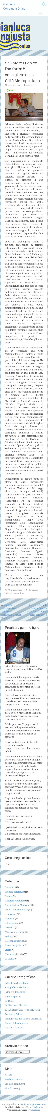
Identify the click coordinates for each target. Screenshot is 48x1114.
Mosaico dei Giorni (15, 932)
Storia (8, 949)
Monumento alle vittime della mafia (23, 1018)
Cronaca (9, 887)
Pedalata (9, 1001)
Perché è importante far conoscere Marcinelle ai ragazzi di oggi (11, 611)
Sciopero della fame (15, 992)
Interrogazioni (12, 923)
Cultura (9, 896)
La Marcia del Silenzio (16, 1005)
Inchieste (10, 918)
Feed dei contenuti (14, 1079)
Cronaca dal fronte (14, 891)
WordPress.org (12, 1088)
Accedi (8, 1075)
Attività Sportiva (13, 996)
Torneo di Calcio (13, 1014)
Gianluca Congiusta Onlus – (14, 9)
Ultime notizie (15, 590)
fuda (7, 593)
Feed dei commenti (15, 1083)
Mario (29, 85)
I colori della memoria (16, 909)
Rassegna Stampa (14, 941)
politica (20, 593)
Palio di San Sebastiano (17, 983)
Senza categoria (13, 945)
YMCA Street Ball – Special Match (22, 1009)
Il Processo (10, 914)
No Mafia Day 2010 (14, 1027)
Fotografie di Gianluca (16, 987)
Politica (9, 936)
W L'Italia (9, 958)
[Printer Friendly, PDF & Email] (9, 91)
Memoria (9, 927)
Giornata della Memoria (17, 905)
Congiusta (33, 590)
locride (13, 593)
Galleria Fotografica (15, 900)
